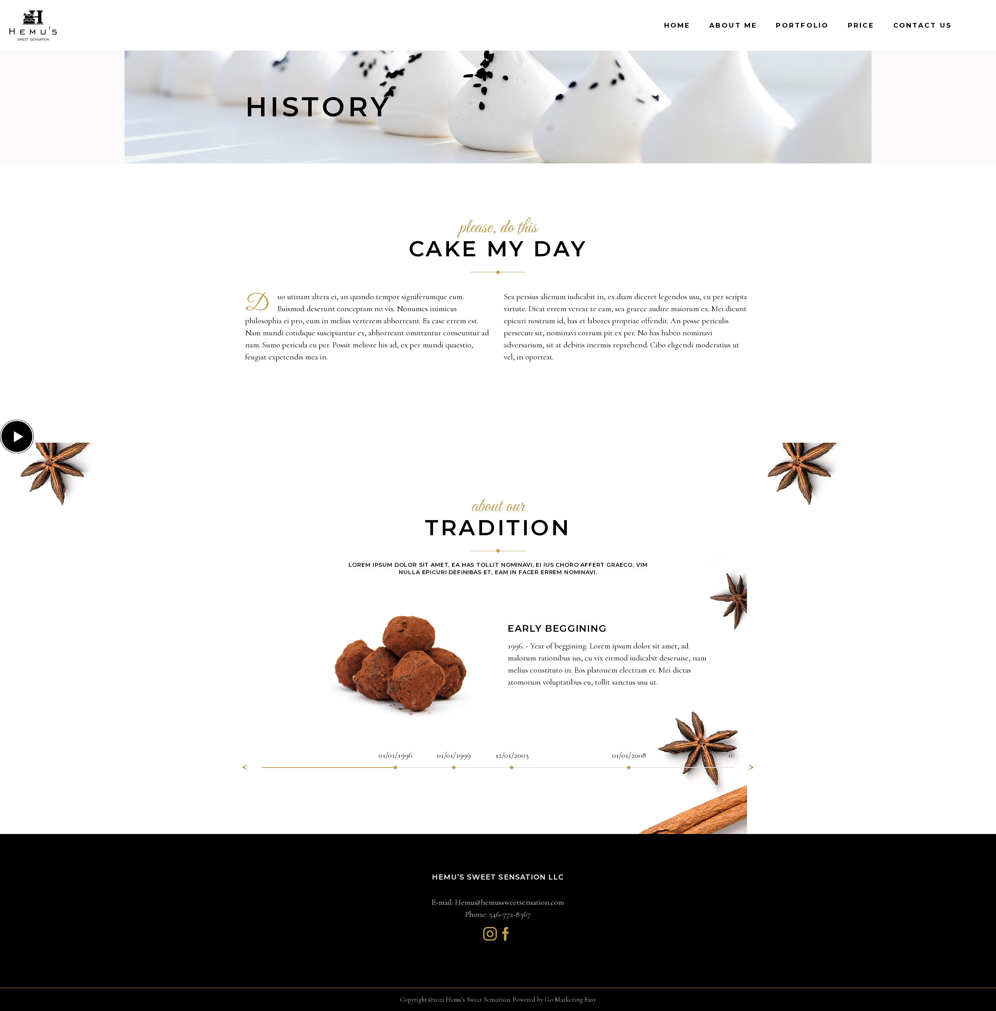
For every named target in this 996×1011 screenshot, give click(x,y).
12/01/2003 (512, 755)
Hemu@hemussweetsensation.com (509, 902)
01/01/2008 (629, 755)
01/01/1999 (454, 755)
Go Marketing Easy (570, 999)
